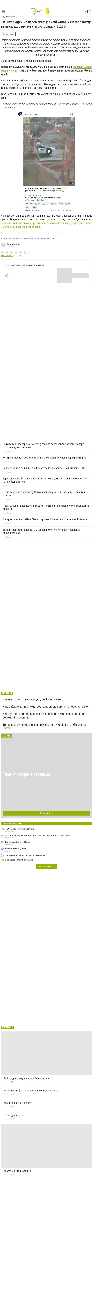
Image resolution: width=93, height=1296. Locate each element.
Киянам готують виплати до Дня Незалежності (33, 699)
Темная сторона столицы (26, 774)
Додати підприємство (46, 866)
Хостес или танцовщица (17, 1171)
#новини (16, 238)
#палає (43, 238)
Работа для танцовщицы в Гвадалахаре (27, 1078)
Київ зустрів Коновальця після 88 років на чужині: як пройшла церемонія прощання (43, 715)
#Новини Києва (6, 238)
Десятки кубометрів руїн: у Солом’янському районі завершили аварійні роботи (44, 493)
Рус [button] (84, 11)
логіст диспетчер (13, 1115)
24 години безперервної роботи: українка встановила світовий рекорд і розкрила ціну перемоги (44, 445)
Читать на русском (8, 34)
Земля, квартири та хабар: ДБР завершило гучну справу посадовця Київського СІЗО (41, 531)
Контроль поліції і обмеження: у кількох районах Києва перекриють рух (44, 457)
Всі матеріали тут (46, 813)
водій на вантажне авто (17, 1102)
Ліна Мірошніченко (13, 244)
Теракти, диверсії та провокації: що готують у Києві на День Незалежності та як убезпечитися (45, 480)
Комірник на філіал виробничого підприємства (31, 1090)
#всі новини (24, 238)
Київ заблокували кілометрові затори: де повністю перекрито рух (45, 706)
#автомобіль (34, 238)
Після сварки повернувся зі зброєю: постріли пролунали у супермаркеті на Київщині (46, 507)
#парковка (51, 238)
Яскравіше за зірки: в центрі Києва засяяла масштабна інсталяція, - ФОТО (46, 468)
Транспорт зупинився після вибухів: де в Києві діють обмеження (45, 725)
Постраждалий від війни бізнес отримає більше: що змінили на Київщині (45, 519)
